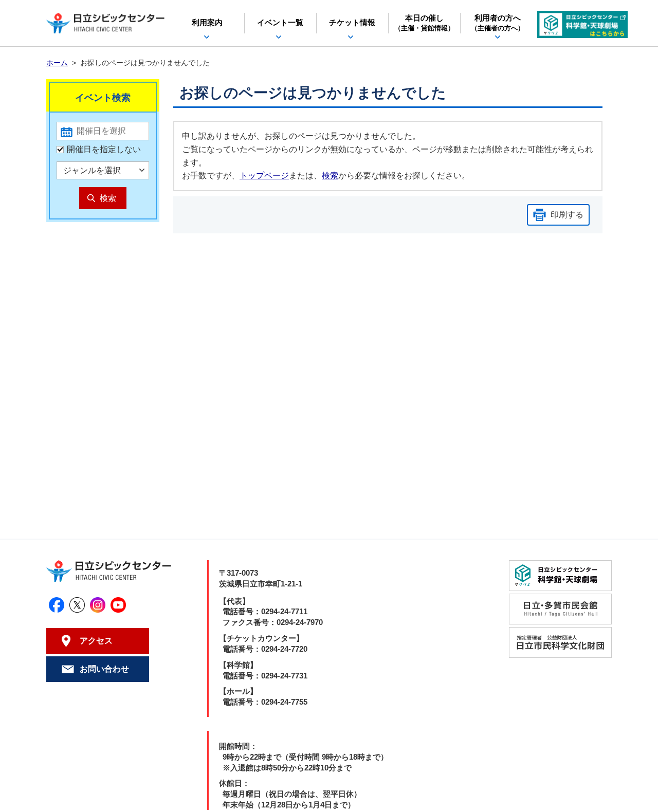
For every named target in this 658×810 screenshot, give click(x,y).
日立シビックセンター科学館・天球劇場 (582, 24)
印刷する (567, 214)
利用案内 (207, 23)
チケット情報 (352, 23)
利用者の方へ (497, 23)
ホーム (57, 63)
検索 (330, 175)
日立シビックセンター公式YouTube (118, 605)
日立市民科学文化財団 (560, 642)
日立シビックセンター (105, 23)
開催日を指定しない (104, 149)
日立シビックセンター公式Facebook (56, 605)
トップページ (264, 175)
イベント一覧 (280, 23)
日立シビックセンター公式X (77, 605)
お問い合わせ (104, 669)
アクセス (96, 640)
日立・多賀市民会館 (560, 609)
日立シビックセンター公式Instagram (97, 605)
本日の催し (424, 23)
